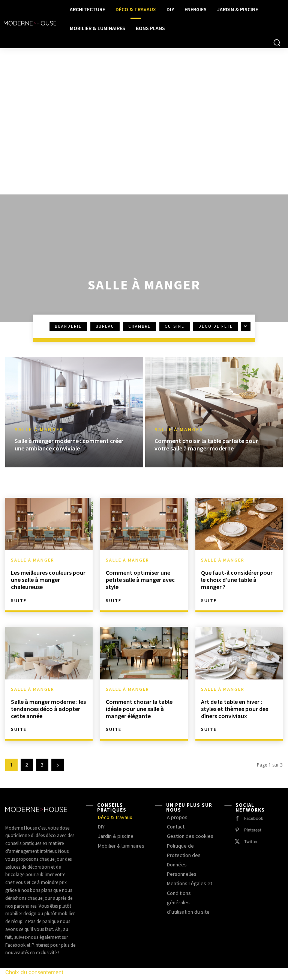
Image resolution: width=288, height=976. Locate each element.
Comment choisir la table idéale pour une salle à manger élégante (139, 709)
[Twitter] (237, 841)
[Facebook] (237, 818)
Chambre (139, 326)
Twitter (251, 841)
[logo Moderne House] (30, 23)
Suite (19, 600)
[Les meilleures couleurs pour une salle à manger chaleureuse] (49, 524)
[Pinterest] (237, 830)
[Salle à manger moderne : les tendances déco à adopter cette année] (49, 653)
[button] (276, 42)
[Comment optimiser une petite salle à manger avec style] (144, 524)
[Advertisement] (144, 104)
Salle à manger (39, 429)
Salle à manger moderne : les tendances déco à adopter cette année (48, 709)
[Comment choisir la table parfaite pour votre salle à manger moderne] (214, 412)
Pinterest (252, 830)
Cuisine (174, 326)
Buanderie (68, 326)
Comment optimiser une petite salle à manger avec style (140, 579)
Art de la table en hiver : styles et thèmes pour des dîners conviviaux (234, 709)
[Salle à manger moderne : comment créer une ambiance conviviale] (74, 412)
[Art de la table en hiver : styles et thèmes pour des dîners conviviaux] (239, 653)
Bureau (105, 326)
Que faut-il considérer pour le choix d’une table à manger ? (237, 579)
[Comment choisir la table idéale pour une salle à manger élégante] (144, 653)
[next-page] (57, 765)
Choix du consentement (34, 972)
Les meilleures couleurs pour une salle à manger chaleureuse (48, 579)
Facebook (253, 818)
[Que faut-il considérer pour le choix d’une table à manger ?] (239, 524)
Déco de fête (215, 326)
